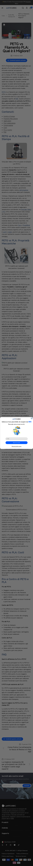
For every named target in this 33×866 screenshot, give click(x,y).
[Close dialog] (32, 418)
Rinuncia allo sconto (16, 446)
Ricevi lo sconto (16, 442)
